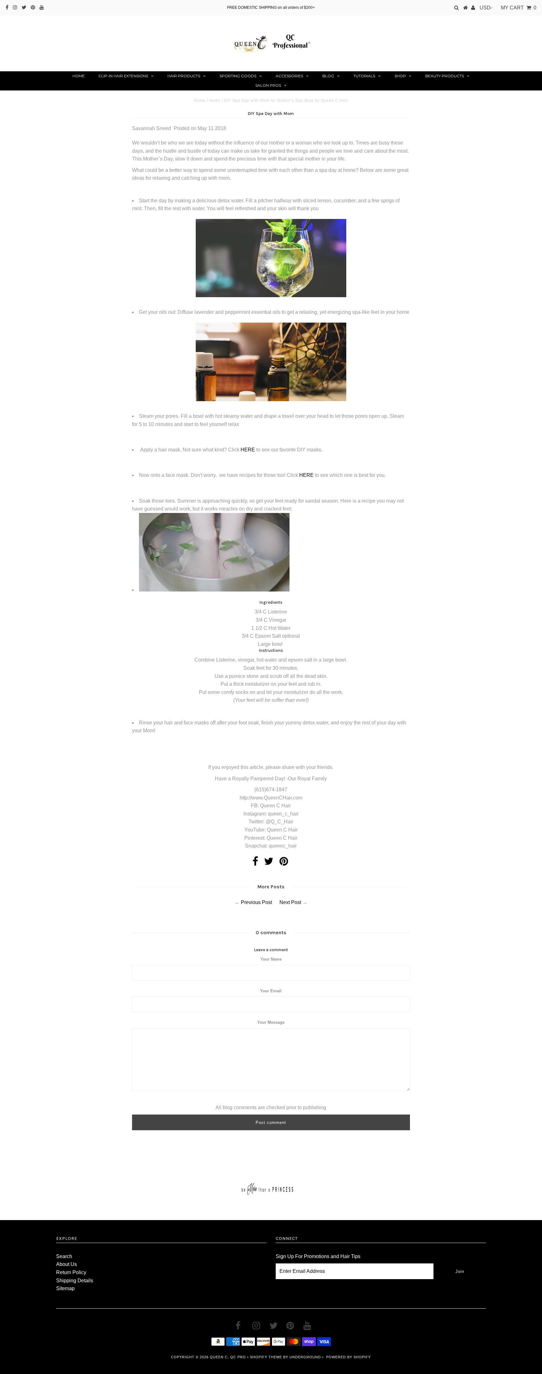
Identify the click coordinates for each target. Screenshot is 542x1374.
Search (64, 1256)
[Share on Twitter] (269, 863)
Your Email (271, 991)
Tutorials (364, 76)
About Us (66, 1264)
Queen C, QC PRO (228, 1357)
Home (78, 76)
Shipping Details (74, 1280)
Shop (400, 76)
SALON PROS (268, 85)
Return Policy (71, 1272)
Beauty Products (444, 76)
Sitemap (65, 1288)
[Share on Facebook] (255, 863)
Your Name (271, 959)
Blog (328, 76)
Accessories (289, 76)
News (214, 100)
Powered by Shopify (348, 1357)
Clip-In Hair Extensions (123, 76)
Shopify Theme (266, 1357)
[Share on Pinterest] (283, 863)
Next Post (290, 902)
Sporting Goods (238, 76)
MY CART (518, 7)
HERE (248, 449)
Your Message (270, 1022)
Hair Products (183, 76)
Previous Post (256, 902)
